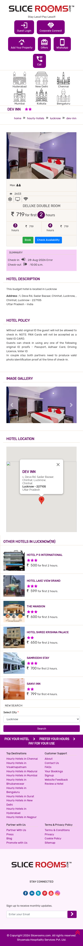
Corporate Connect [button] (51, 27)
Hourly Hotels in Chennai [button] (22, 758)
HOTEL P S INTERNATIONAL (44, 554)
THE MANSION (36, 606)
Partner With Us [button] (16, 830)
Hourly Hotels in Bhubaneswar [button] (16, 782)
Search (41, 728)
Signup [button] (49, 775)
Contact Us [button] (52, 763)
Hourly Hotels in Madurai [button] (21, 771)
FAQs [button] (48, 767)
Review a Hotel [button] (54, 783)
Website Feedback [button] (56, 779)
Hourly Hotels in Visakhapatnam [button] (16, 765)
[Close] (58, 464)
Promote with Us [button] (16, 842)
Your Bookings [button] (54, 771)
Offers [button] (44, 43)
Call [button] (39, 60)
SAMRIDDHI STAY (38, 657)
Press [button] (10, 834)
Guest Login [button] (24, 27)
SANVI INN (33, 683)
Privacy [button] (49, 834)
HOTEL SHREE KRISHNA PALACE (48, 632)
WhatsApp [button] (62, 43)
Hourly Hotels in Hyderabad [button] (16, 811)
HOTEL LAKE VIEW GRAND (43, 580)
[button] (41, 500)
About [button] (49, 758)
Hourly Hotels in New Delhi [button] (19, 802)
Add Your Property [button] (21, 43)
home (17, 118)
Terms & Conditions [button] (57, 830)
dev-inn (71, 118)
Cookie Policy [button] (53, 838)
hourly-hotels (35, 118)
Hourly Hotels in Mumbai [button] (21, 775)
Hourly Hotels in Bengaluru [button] (16, 790)
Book (28, 239)
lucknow (55, 118)
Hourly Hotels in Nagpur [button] (21, 817)
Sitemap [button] (50, 842)
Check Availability (48, 239)
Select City (11, 712)
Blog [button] (9, 838)
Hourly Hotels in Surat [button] (20, 796)
